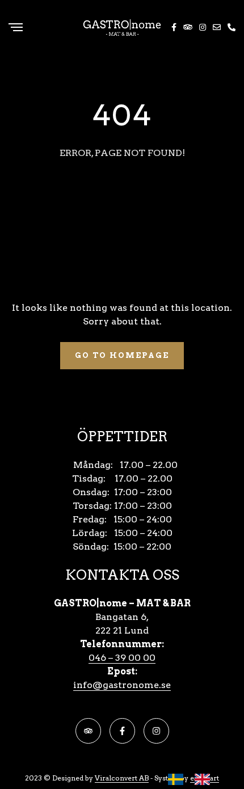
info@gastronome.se (122, 685)
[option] (205, 779)
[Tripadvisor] (88, 731)
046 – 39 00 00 (122, 657)
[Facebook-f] (122, 731)
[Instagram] (156, 731)
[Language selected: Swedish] (194, 779)
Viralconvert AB (122, 778)
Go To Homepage (122, 355)
